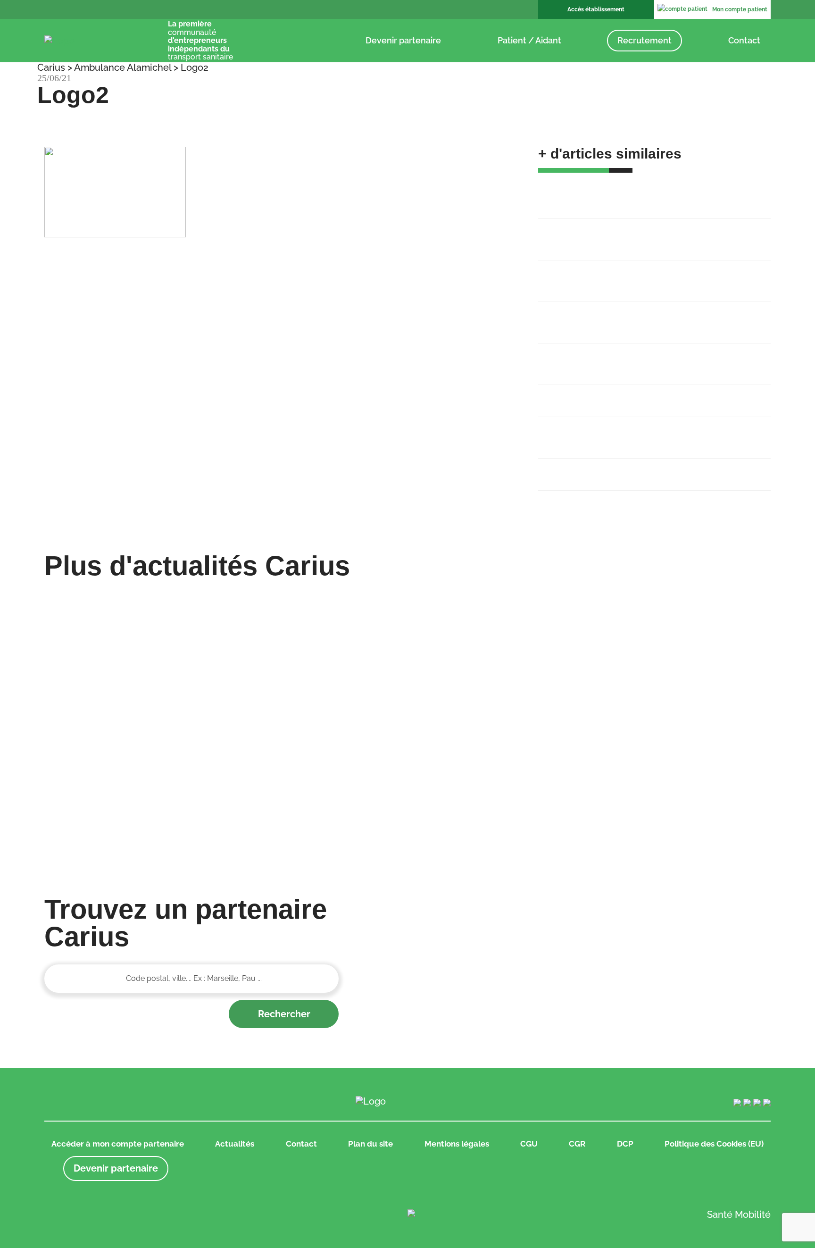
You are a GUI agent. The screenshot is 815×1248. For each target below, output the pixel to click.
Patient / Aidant (529, 40)
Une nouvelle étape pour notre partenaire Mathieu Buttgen (642, 316)
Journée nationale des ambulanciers (613, 468)
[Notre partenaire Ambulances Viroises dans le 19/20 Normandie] (685, 673)
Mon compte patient (739, 9)
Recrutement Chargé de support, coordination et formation (639, 233)
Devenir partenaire (403, 40)
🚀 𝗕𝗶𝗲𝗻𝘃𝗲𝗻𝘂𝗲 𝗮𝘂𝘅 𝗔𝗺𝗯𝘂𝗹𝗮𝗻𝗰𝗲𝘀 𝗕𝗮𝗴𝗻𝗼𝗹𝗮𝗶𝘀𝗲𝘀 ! (652, 191)
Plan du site (370, 1143)
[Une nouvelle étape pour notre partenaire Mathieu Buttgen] (685, 599)
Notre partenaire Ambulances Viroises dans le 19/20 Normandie (647, 358)
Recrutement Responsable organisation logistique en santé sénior (648, 275)
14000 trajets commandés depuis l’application (633, 394)
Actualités (234, 1143)
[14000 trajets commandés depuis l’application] (130, 758)
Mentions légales (456, 1143)
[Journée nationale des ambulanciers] (500, 758)
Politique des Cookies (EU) (714, 1143)
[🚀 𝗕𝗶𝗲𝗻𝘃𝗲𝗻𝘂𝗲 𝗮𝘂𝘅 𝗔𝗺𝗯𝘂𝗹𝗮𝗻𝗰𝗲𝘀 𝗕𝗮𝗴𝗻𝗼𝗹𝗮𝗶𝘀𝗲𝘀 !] (130, 599)
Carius (51, 67)
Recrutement (644, 40)
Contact (744, 40)
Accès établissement (595, 9)
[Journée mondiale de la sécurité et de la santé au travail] (315, 758)
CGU (529, 1143)
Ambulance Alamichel (122, 67)
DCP (625, 1143)
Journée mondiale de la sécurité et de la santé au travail (641, 431)
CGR (577, 1143)
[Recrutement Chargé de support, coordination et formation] (315, 599)
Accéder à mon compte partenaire (117, 1143)
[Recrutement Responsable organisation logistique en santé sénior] (500, 599)
